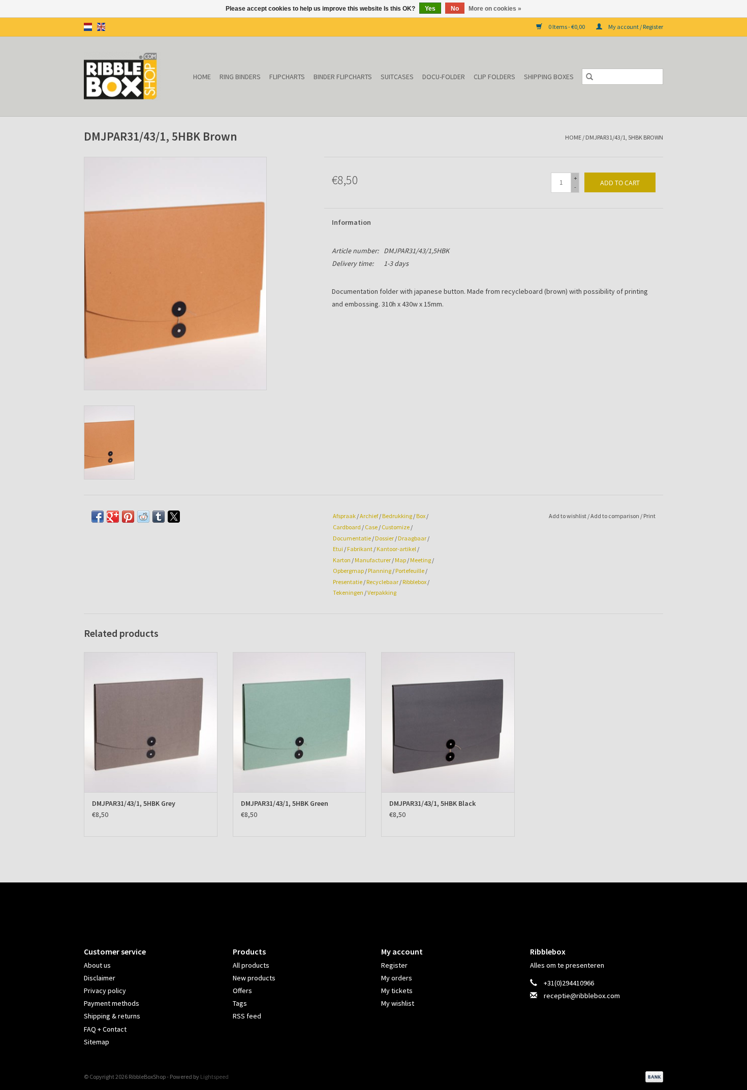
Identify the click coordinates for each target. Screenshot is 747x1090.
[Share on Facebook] (97, 516)
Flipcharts (287, 76)
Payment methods (111, 1003)
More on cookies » (495, 8)
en (101, 27)
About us (97, 965)
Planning (379, 570)
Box (420, 516)
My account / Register (635, 26)
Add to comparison (615, 516)
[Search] (589, 77)
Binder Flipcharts (343, 76)
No (455, 8)
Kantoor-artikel (396, 549)
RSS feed (247, 1015)
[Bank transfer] (652, 1076)
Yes (430, 8)
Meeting (420, 560)
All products (251, 965)
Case (371, 527)
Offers (242, 990)
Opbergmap (348, 570)
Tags (240, 1003)
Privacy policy (105, 990)
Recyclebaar (382, 582)
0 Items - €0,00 (566, 26)
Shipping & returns (112, 1015)
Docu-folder (443, 76)
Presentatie (347, 582)
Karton (342, 560)
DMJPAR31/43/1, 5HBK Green (284, 803)
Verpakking (381, 592)
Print (649, 516)
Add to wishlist (568, 516)
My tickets (397, 990)
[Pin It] (128, 516)
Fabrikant (359, 549)
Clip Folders (494, 76)
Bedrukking (397, 516)
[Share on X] (174, 516)
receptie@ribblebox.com (582, 995)
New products (254, 977)
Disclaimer (99, 977)
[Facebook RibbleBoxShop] (365, 906)
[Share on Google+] (113, 516)
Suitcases (397, 76)
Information (351, 222)
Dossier (384, 538)
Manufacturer (373, 560)
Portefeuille (409, 570)
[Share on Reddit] (143, 516)
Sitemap (96, 1041)
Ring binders (240, 76)
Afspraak (344, 516)
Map (400, 560)
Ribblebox (414, 582)
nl (88, 27)
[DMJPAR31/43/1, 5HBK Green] (299, 722)
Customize (396, 527)
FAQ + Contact (105, 1029)
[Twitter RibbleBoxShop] (383, 906)
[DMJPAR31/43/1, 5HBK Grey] (150, 722)
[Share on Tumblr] (158, 516)
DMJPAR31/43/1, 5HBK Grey (133, 803)
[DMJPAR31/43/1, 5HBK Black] (448, 722)
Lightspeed (214, 1076)
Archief (369, 516)
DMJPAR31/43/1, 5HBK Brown (624, 137)
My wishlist (397, 1003)
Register (394, 965)
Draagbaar (412, 538)
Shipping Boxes (549, 76)
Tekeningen (348, 592)
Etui (338, 549)
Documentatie (352, 538)
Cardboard (347, 527)
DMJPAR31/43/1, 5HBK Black (432, 803)
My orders (396, 977)
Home (202, 76)
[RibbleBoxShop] (124, 76)
